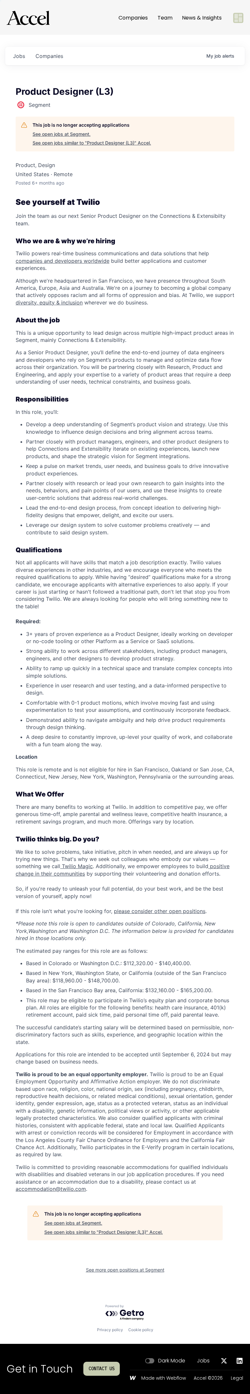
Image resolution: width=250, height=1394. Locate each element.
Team (165, 17)
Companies (133, 17)
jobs (19, 56)
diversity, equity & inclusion (49, 302)
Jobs (203, 1361)
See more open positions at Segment (125, 1270)
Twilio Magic (76, 866)
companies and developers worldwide (62, 261)
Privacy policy (110, 1329)
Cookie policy (140, 1329)
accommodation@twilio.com (51, 1189)
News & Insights (202, 17)
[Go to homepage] (28, 18)
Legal (237, 1378)
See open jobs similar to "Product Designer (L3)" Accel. (92, 143)
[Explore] (238, 18)
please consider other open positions (159, 911)
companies (49, 56)
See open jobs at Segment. (61, 134)
